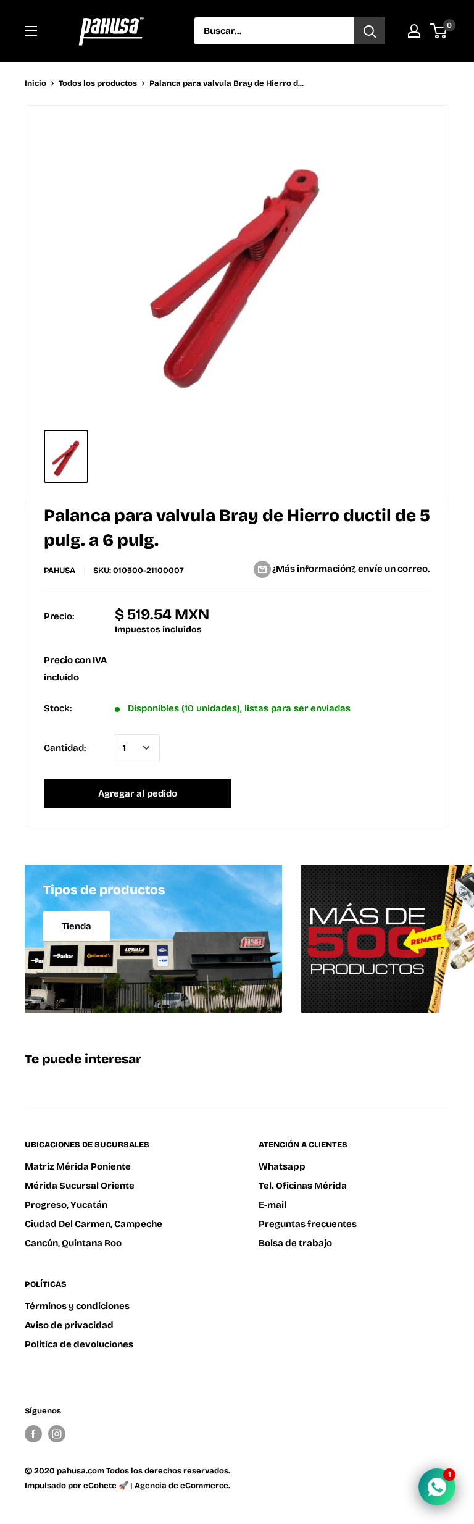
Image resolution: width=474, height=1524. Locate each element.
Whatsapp (282, 1166)
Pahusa (59, 571)
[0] (439, 30)
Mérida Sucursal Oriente (80, 1185)
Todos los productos (98, 83)
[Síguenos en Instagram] (56, 1433)
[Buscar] (369, 30)
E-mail (272, 1204)
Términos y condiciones (77, 1306)
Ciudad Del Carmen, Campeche (93, 1223)
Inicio (35, 83)
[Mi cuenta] (414, 31)
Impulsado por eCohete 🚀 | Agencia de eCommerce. (127, 1486)
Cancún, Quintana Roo (73, 1243)
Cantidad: (65, 747)
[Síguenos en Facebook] (33, 1433)
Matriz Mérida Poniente (78, 1166)
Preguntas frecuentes (308, 1223)
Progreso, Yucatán (66, 1204)
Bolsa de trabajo (295, 1243)
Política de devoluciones (79, 1344)
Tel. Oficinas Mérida (303, 1185)
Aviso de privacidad (69, 1325)
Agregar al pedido (137, 793)
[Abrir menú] (31, 31)
